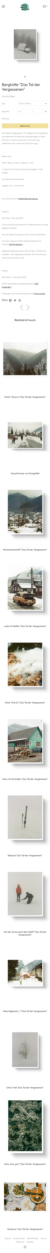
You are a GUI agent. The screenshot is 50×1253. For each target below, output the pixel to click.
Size (3, 103)
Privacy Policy (19, 1238)
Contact (29, 1242)
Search (8, 1238)
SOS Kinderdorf (15, 244)
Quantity (5, 111)
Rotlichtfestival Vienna (28, 198)
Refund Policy (32, 1238)
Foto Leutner (39, 293)
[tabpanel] (25, 45)
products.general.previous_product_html (21, 307)
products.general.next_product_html (28, 307)
